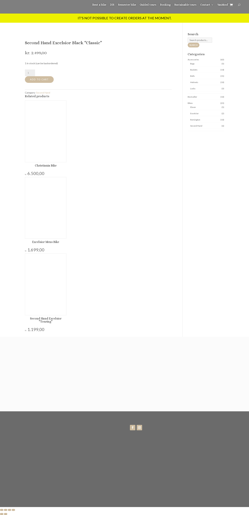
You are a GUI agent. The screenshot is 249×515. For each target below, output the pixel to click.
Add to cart (39, 79)
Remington (195, 119)
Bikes (190, 103)
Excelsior (194, 113)
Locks (192, 88)
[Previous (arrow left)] (1, 514)
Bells (192, 76)
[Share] (9, 510)
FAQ (185, 433)
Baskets (194, 69)
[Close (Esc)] (13, 510)
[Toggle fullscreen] (5, 510)
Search (193, 45)
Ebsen (193, 107)
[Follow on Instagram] (139, 427)
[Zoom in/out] (1, 510)
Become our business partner (199, 441)
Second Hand (43, 92)
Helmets (194, 82)
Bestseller (192, 97)
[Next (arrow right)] (5, 514)
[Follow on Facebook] (132, 427)
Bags (192, 63)
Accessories (193, 59)
